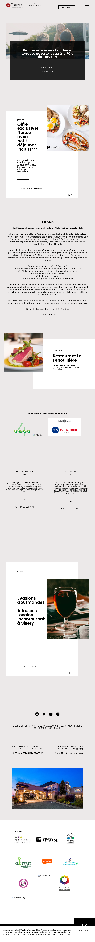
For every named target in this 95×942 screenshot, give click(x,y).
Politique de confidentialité (59, 934)
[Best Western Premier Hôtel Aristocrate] (64, 883)
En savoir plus (47, 68)
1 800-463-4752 (47, 71)
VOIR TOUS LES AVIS (25, 507)
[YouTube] (51, 717)
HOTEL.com (28, 753)
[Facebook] (37, 717)
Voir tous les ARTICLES (28, 666)
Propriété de (17, 832)
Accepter (84, 931)
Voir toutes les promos (29, 188)
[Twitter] (44, 717)
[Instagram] (57, 717)
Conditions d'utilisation (30, 934)
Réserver (67, 7)
